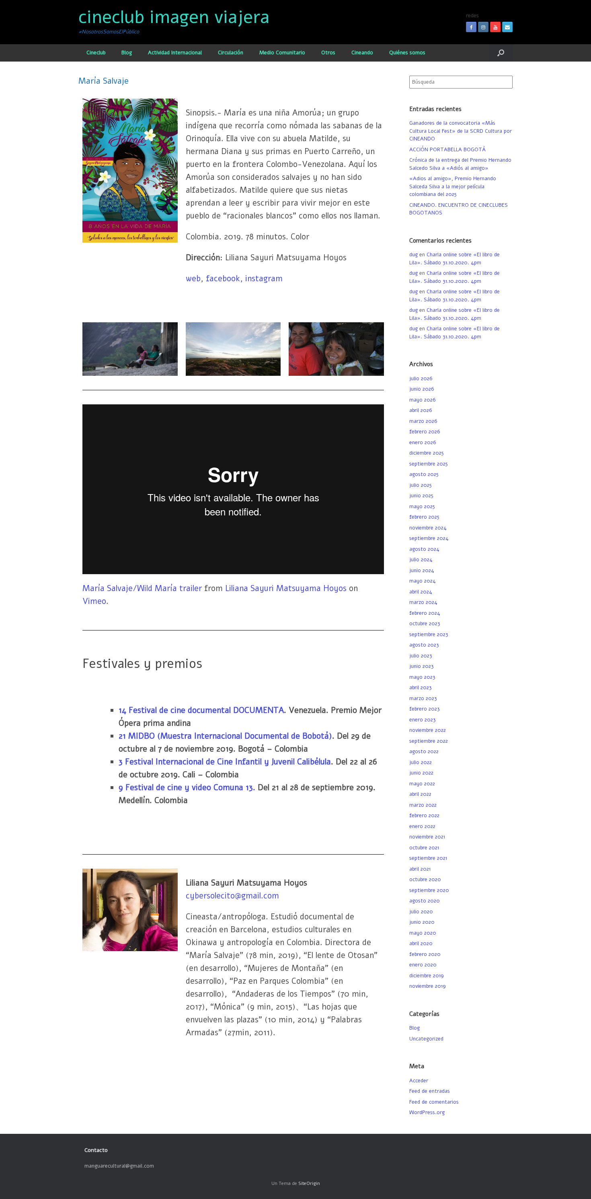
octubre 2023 (424, 623)
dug (413, 254)
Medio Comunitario (282, 52)
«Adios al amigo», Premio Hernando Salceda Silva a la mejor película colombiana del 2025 (452, 186)
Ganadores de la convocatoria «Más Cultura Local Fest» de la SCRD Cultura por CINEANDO (460, 130)
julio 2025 (420, 485)
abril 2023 (420, 687)
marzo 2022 (423, 805)
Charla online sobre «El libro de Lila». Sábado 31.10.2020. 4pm (454, 258)
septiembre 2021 (428, 858)
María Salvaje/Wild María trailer (142, 588)
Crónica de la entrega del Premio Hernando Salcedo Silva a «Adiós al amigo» (460, 164)
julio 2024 (421, 559)
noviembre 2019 (427, 986)
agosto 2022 (424, 751)
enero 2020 (423, 964)
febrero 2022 (424, 815)
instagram (264, 278)
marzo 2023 (423, 698)
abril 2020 (421, 943)
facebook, (225, 278)
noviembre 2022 (427, 730)
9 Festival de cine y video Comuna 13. (188, 787)
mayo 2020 (422, 933)
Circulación (230, 52)
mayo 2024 (422, 581)
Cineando (362, 52)
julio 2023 (420, 655)
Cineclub (95, 52)
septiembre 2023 (428, 634)
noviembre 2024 (428, 528)
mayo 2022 (422, 783)
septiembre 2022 (428, 741)
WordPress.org (427, 1112)
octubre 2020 (425, 879)
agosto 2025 (424, 474)
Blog (126, 52)
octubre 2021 (424, 847)
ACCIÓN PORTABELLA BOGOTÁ (447, 149)
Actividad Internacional (175, 52)
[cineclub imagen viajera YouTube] (495, 27)
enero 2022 (422, 826)
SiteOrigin (309, 1183)
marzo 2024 (423, 602)
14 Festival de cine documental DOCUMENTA (201, 710)
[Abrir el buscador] (501, 53)
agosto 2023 (424, 645)
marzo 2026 (423, 421)
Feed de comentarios (434, 1102)
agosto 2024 (424, 549)
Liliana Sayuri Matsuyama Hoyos (286, 588)
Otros (328, 52)
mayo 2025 (422, 506)
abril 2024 (420, 591)
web (193, 278)
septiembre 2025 (428, 464)
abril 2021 (420, 869)
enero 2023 (422, 719)
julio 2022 (420, 762)
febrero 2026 (424, 431)
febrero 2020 (425, 954)
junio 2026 (421, 389)
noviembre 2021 (427, 837)
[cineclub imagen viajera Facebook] (471, 27)
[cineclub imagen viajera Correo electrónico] (507, 27)
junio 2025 (421, 495)
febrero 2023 (424, 709)
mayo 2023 (422, 677)
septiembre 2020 (429, 890)
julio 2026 (420, 378)
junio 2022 (421, 773)
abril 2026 (420, 410)
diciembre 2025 (426, 453)
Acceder (418, 1080)
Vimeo (94, 601)
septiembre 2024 (429, 538)
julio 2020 (421, 911)
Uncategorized (426, 1038)
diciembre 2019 (426, 975)
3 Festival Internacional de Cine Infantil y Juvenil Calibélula (225, 761)
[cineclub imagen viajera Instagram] (483, 27)
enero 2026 (422, 442)
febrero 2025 (424, 517)
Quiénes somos (407, 52)
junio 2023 (421, 666)
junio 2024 (421, 570)
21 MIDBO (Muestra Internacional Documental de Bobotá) (225, 736)
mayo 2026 (422, 400)
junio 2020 (422, 922)
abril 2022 (420, 794)
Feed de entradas (429, 1091)
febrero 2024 (424, 613)
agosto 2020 (424, 900)
